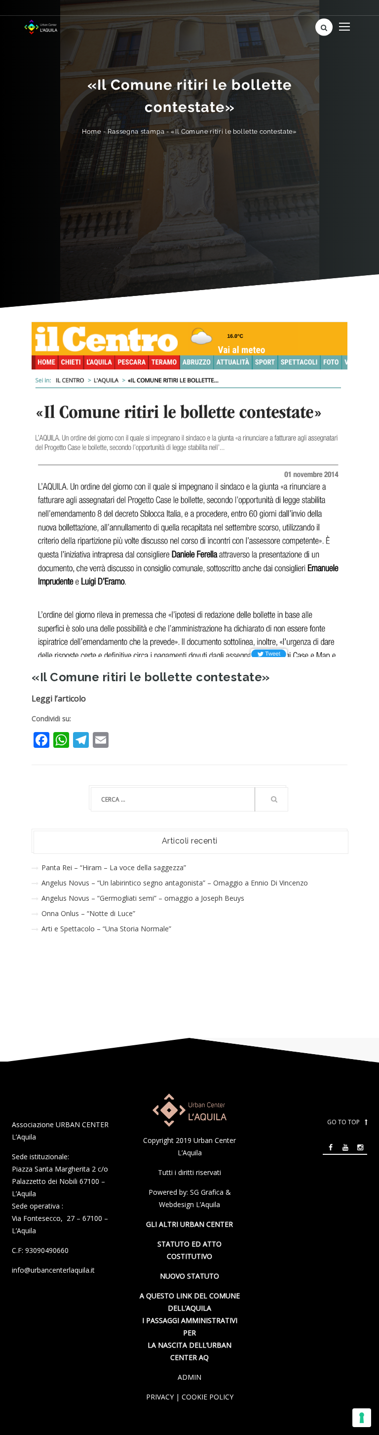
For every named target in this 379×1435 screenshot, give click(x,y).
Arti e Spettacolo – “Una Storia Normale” (106, 928)
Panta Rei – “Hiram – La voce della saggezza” (113, 867)
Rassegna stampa (136, 131)
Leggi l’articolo (59, 698)
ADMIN (189, 1377)
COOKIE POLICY (207, 1396)
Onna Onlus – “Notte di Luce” (88, 913)
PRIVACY (160, 1396)
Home (91, 131)
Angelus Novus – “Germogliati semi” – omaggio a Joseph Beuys (142, 898)
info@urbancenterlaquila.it (53, 1270)
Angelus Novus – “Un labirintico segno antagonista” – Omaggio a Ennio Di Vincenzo (174, 882)
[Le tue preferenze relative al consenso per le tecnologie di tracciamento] (361, 1417)
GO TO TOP (343, 1122)
